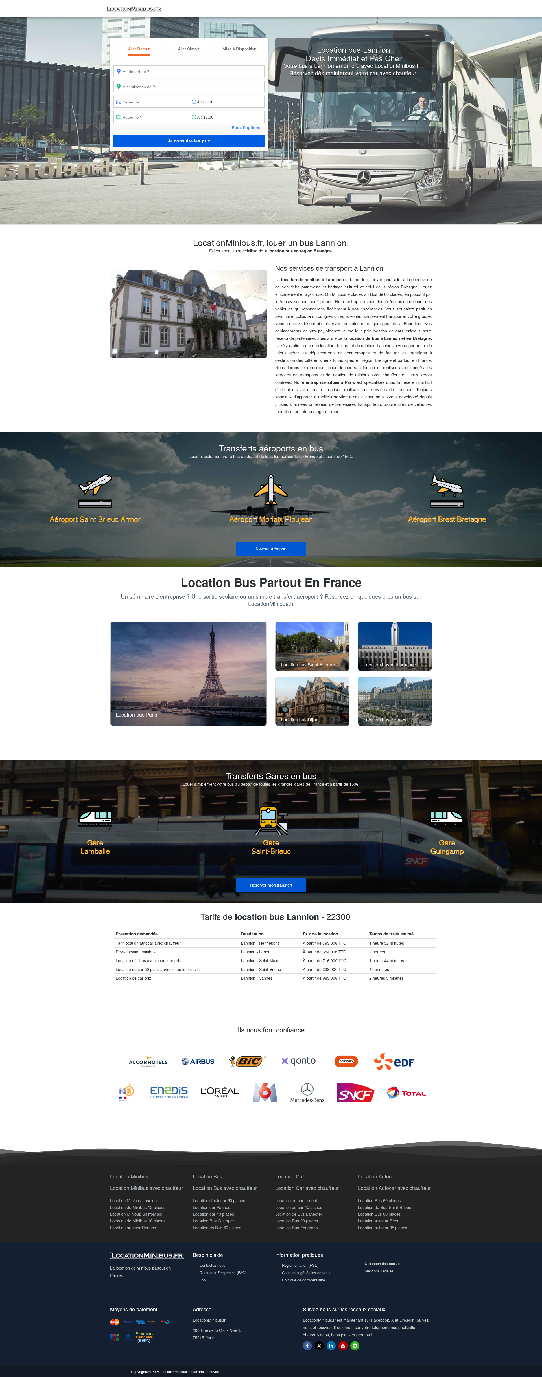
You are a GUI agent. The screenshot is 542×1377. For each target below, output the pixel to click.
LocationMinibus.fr (176, 1371)
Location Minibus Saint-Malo (136, 1214)
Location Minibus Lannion (133, 1200)
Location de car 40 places (298, 1207)
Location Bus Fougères (296, 1227)
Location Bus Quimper (213, 1221)
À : (199, 102)
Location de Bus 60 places (217, 1227)
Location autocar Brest (378, 1221)
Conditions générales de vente (306, 1272)
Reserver (271, 885)
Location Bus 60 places (379, 1200)
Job (203, 1280)
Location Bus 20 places (296, 1221)
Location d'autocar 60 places (219, 1200)
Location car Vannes (211, 1207)
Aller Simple (189, 49)
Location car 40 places (213, 1214)
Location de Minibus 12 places (138, 1207)
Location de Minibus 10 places (138, 1221)
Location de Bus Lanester (298, 1214)
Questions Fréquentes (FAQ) (223, 1272)
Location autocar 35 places (382, 1227)
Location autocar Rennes (133, 1227)
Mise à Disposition (239, 49)
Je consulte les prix (189, 141)
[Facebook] (307, 1346)
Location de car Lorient (296, 1200)
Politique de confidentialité (303, 1280)
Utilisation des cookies (383, 1263)
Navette (271, 549)
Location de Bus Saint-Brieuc (384, 1207)
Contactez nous (212, 1265)
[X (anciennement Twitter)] (319, 1348)
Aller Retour (139, 49)
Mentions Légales (379, 1271)
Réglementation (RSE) (300, 1265)
